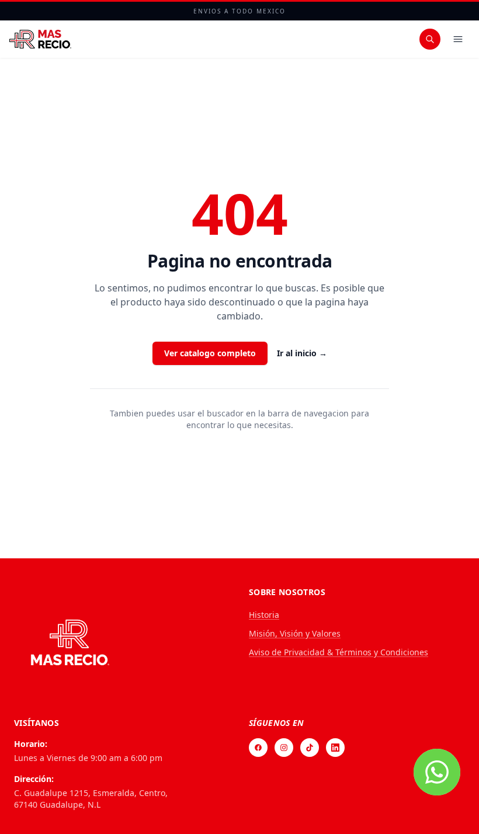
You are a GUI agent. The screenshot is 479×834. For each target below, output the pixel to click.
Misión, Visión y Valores (295, 633)
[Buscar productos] (429, 39)
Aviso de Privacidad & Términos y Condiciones (338, 652)
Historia (264, 614)
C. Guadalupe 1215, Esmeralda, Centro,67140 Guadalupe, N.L (91, 798)
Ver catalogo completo (210, 353)
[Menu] (458, 39)
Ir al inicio (302, 353)
